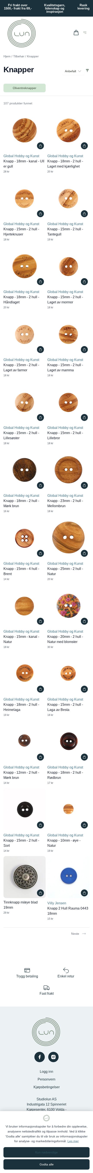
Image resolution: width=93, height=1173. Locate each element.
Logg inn (46, 1071)
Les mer (73, 1141)
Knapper (33, 56)
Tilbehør (18, 56)
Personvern (46, 1079)
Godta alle (47, 1164)
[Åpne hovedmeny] (86, 33)
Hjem (7, 56)
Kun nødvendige (46, 1152)
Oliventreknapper (24, 88)
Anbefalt (70, 71)
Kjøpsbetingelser (47, 1087)
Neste (75, 933)
